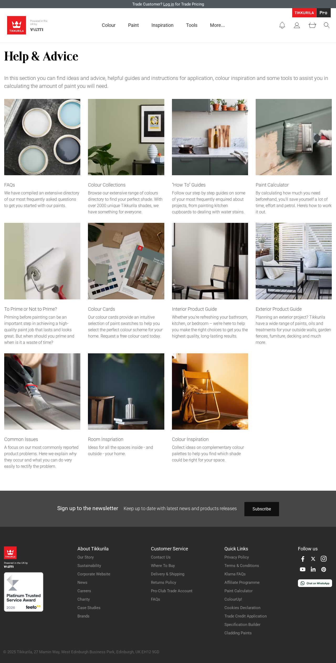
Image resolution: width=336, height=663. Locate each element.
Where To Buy (163, 565)
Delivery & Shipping (167, 574)
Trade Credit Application (245, 616)
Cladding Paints (238, 633)
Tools (191, 25)
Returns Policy (163, 582)
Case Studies (89, 607)
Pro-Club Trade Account (171, 591)
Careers (84, 591)
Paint (133, 25)
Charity (83, 599)
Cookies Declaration (242, 607)
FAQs (155, 599)
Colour (109, 25)
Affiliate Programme (242, 582)
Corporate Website (93, 574)
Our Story (85, 557)
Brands (83, 616)
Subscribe (262, 508)
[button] (282, 25)
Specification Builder (242, 624)
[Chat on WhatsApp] (315, 585)
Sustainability (89, 565)
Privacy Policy (236, 557)
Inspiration (162, 25)
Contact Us (161, 557)
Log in (168, 4)
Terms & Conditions (241, 565)
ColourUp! (233, 599)
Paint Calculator (238, 591)
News (82, 582)
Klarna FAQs (235, 574)
